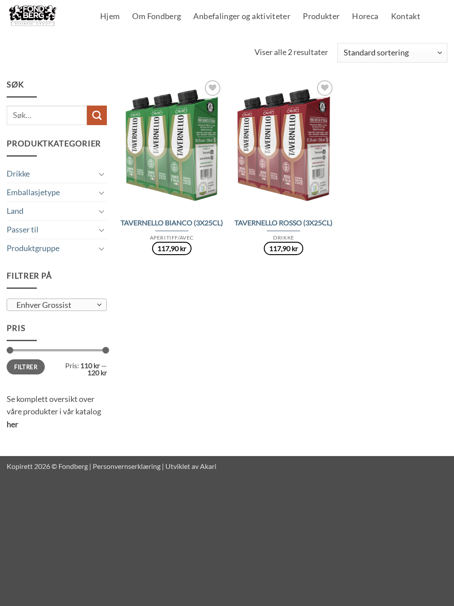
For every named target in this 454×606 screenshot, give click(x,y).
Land (15, 211)
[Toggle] (101, 174)
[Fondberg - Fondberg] (44, 16)
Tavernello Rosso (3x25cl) (284, 222)
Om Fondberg (156, 17)
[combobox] (57, 305)
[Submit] (97, 115)
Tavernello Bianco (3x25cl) (172, 222)
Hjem (110, 17)
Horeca (365, 17)
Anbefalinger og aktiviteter (241, 17)
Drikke (18, 173)
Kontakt (406, 17)
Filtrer (25, 366)
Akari (208, 466)
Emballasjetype (33, 192)
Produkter (321, 17)
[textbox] (54, 305)
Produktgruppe (33, 248)
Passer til (23, 229)
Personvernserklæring (126, 466)
